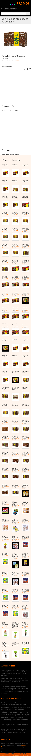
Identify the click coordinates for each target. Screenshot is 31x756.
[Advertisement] (15, 86)
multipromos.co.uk (25, 755)
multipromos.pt (6, 755)
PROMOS (23, 3)
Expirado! (17, 61)
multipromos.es (15, 755)
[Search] (28, 13)
